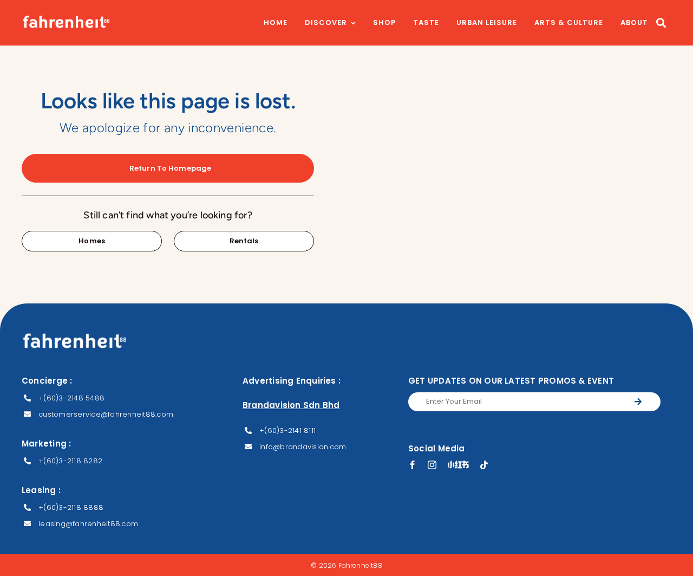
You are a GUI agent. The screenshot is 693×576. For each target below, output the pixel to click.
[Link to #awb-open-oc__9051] (661, 23)
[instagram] (432, 465)
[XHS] (458, 464)
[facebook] (412, 465)
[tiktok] (484, 465)
